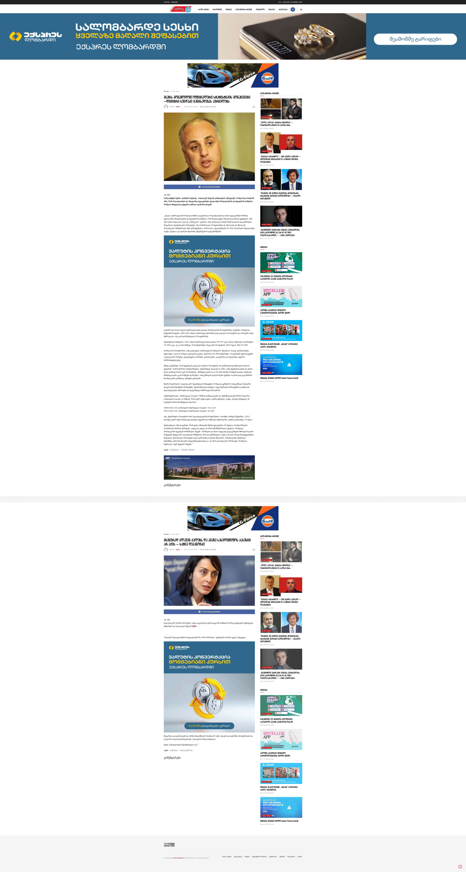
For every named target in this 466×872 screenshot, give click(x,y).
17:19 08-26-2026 (267, 316)
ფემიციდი (174, 750)
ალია (178, 106)
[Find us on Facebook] (293, 9)
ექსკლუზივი (217, 9)
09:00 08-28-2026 (267, 282)
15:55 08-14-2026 (267, 165)
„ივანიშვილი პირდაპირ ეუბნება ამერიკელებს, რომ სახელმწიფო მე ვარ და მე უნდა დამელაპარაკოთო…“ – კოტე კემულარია (280, 232)
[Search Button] (301, 9)
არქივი (299, 856)
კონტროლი (260, 9)
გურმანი (271, 9)
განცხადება (175, 450)
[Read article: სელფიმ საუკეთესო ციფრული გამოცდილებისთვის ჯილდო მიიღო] (281, 296)
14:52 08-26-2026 (267, 381)
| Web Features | (178, 858)
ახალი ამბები (203, 9)
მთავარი (166, 91)
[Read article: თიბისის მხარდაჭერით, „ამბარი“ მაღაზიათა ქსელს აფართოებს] (281, 330)
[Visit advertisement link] (233, 77)
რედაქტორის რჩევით (244, 9)
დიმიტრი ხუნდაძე (187, 450)
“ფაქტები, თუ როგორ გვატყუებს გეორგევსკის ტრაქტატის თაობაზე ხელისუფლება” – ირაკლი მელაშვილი (280, 196)
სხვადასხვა (283, 9)
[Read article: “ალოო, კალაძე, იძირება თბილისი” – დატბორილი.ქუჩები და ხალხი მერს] (281, 108)
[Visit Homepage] (181, 9)
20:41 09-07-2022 (191, 549)
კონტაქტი (174, 2)
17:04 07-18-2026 (267, 238)
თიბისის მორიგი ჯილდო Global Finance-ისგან (279, 378)
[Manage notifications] (460, 867)
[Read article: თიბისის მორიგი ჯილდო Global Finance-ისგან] (281, 364)
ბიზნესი (229, 9)
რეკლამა (167, 2)
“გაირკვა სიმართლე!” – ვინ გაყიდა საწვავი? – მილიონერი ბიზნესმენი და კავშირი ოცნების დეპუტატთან (280, 159)
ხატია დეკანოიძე (186, 750)
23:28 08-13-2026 (267, 202)
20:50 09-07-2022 (191, 106)
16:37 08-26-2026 (267, 350)
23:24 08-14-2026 (267, 128)
